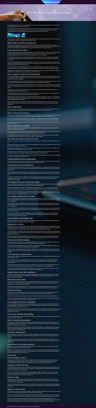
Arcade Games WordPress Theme (13, 406)
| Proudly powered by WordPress (33, 406)
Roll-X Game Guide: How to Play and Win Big (16, 2)
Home (36, 15)
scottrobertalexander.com (51, 2)
